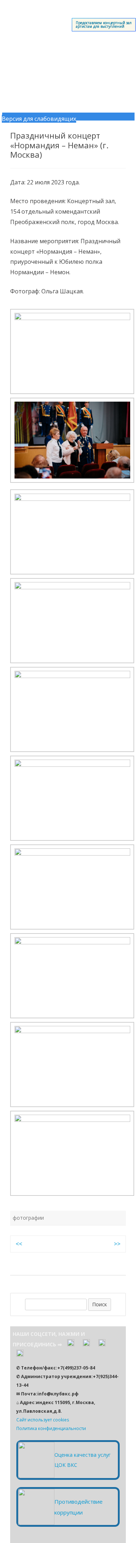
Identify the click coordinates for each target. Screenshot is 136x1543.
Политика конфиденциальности (51, 1428)
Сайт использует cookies (42, 1420)
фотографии (28, 1217)
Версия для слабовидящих (39, 119)
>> (117, 1244)
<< (19, 1244)
